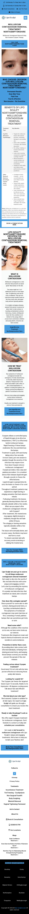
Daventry (7, 877)
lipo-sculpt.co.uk (20, 908)
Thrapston (7, 900)
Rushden (22, 893)
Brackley (7, 869)
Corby (22, 869)
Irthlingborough (22, 885)
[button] (25, 18)
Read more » (14, 840)
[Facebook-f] (14, 773)
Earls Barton (22, 877)
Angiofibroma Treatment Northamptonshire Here (14, 329)
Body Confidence (14, 838)
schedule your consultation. (14, 725)
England (8, 863)
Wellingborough (22, 900)
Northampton (7, 893)
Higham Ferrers (7, 885)
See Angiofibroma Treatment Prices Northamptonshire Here (14, 411)
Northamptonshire (18, 863)
